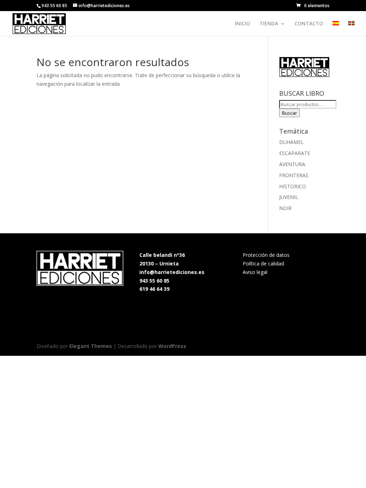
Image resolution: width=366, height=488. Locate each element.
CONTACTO (309, 24)
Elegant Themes (90, 346)
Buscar (289, 113)
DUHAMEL (291, 142)
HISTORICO (292, 186)
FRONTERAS (293, 175)
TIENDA (268, 24)
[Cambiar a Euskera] (351, 28)
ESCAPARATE (294, 153)
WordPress (172, 346)
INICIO (242, 24)
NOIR (285, 208)
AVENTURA (292, 164)
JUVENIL (288, 197)
